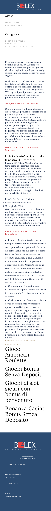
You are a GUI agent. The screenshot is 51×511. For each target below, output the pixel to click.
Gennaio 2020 (13, 25)
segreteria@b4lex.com (13, 496)
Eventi (9, 44)
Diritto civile (14, 41)
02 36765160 (9, 494)
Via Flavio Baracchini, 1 (13, 475)
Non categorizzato (18, 46)
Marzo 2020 (12, 22)
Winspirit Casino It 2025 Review (21, 103)
